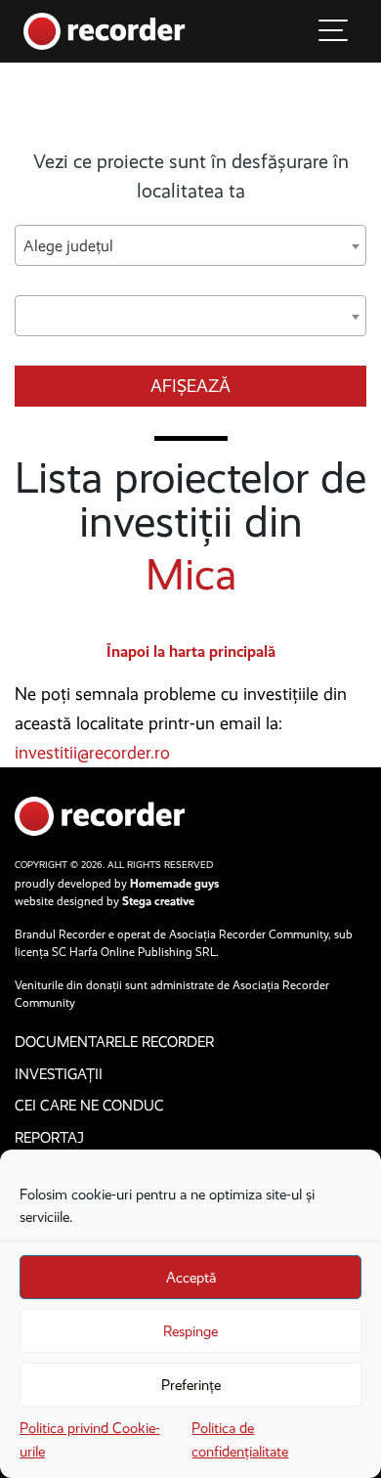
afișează (190, 386)
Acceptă (191, 1277)
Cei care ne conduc (89, 1105)
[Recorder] (104, 30)
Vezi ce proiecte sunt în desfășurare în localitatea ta (191, 176)
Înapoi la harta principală (190, 651)
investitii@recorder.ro (92, 752)
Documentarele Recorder (114, 1042)
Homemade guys (174, 884)
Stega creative (158, 901)
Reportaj (49, 1138)
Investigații (59, 1074)
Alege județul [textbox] (68, 246)
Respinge (190, 1331)
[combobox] (190, 245)
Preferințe (191, 1385)
